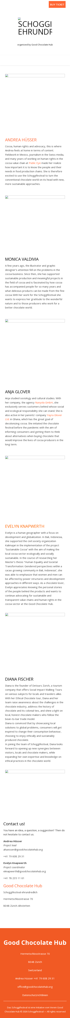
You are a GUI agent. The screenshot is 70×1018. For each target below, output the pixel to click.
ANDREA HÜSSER (21, 139)
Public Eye (35, 163)
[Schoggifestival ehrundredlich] (35, 29)
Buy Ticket (57, 4)
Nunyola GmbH (44, 402)
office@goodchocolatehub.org (35, 986)
